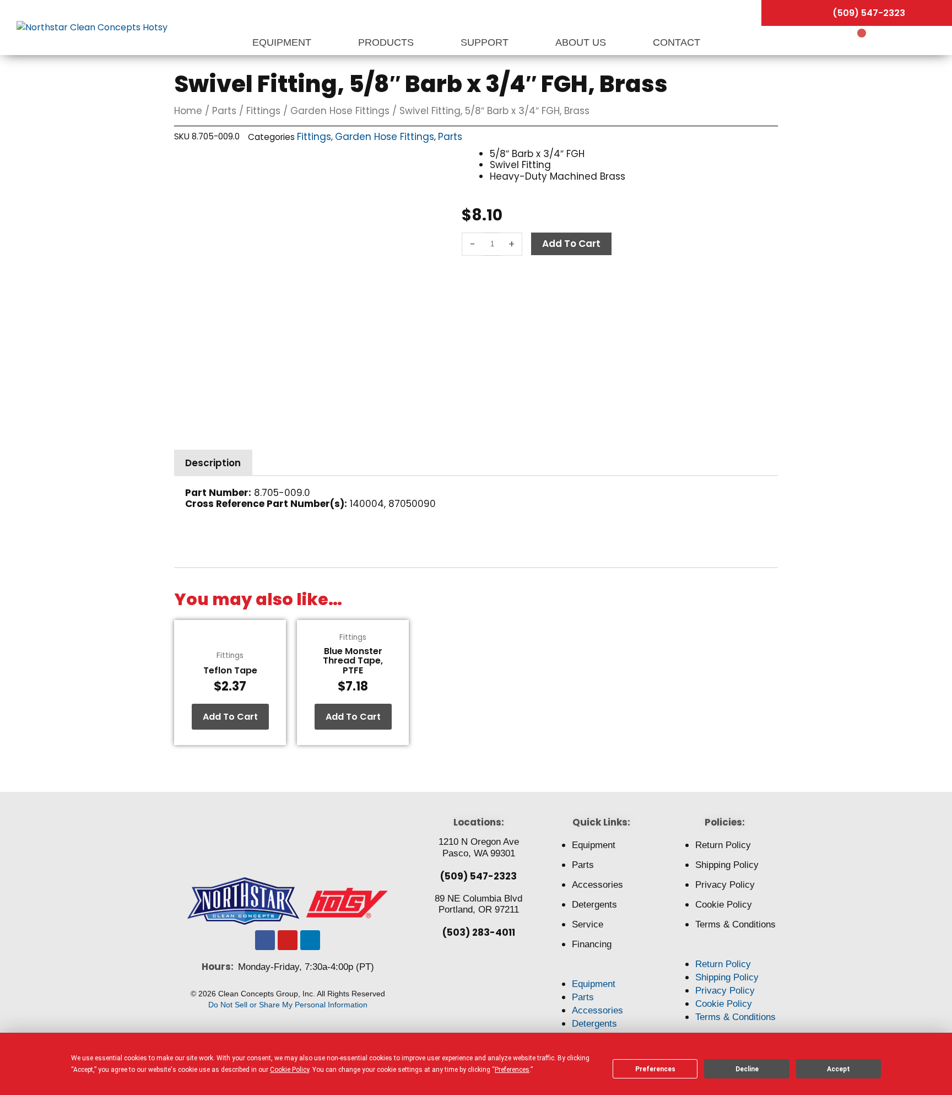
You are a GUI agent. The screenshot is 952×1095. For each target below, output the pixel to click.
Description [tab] (213, 463)
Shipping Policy (727, 865)
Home (188, 110)
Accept (838, 1069)
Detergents (594, 904)
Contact (676, 42)
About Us (582, 42)
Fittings (263, 110)
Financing (592, 944)
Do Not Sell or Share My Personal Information (287, 1004)
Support (486, 42)
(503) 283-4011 (478, 932)
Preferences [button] (512, 1070)
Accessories (597, 885)
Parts (224, 110)
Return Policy (723, 845)
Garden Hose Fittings (340, 110)
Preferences (655, 1069)
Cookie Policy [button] (289, 1070)
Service (587, 924)
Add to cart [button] (230, 716)
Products (387, 42)
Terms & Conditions (735, 924)
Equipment (283, 42)
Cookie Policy (723, 904)
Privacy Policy (725, 885)
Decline (747, 1069)
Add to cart (571, 243)
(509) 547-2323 (478, 876)
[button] (601, 971)
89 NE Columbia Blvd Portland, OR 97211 (478, 904)
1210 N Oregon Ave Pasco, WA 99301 (479, 847)
